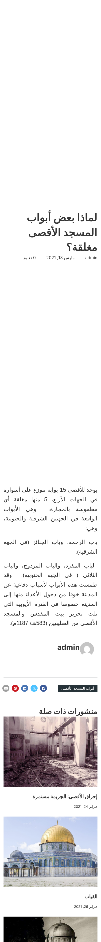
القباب (91, 896)
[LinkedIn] (24, 688)
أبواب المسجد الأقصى (77, 688)
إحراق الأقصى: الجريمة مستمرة (65, 796)
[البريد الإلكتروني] (5, 688)
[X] (34, 688)
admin (68, 647)
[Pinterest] (15, 688)
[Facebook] (43, 688)
